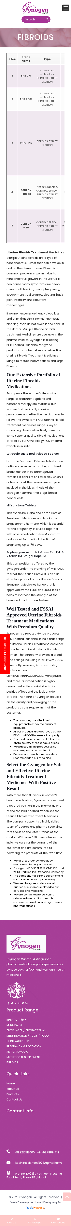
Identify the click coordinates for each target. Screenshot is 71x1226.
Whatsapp (35, 1222)
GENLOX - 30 (26, 225)
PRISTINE (26, 143)
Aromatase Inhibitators (47, 72)
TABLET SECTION (50, 80)
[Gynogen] (35, 8)
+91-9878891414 (48, 1152)
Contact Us (14, 1099)
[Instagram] (26, 1003)
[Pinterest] (22, 1003)
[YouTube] (15, 1003)
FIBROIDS (42, 78)
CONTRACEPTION (47, 191)
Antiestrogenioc (47, 187)
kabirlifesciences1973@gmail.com (38, 1163)
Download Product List (5, 654)
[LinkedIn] (19, 1003)
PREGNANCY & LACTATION (24, 1046)
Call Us (11, 1222)
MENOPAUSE (14, 1025)
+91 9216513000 (24, 1152)
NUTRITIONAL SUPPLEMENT (24, 1057)
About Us (13, 1089)
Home (11, 1083)
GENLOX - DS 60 (26, 192)
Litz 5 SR (26, 99)
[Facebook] (8, 1003)
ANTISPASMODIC (17, 1052)
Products (13, 1094)
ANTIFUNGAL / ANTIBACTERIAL (26, 1030)
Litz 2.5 (26, 76)
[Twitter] (12, 1003)
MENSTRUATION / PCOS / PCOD (28, 1036)
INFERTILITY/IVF (16, 1020)
